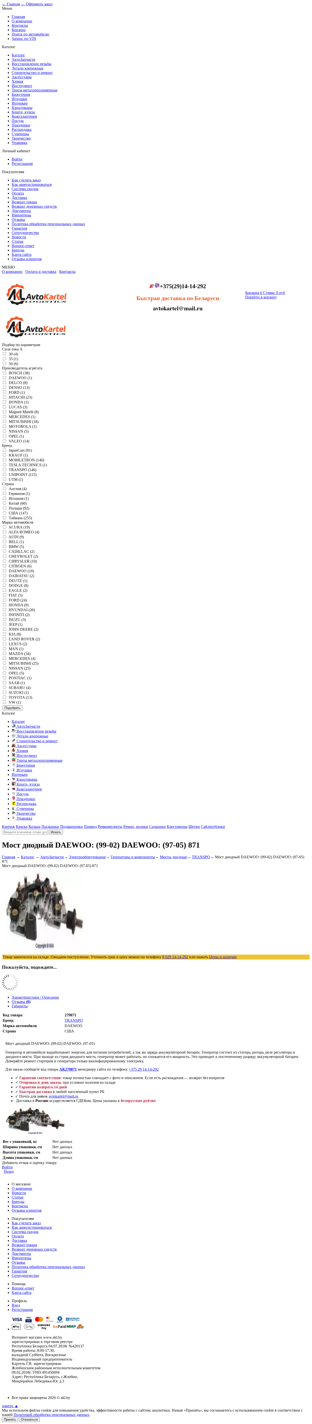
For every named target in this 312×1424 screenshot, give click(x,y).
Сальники (157, 826)
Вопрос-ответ (23, 246)
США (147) (18, 513)
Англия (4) (18, 489)
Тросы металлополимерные (35, 90)
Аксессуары (22, 77)
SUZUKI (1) (19, 692)
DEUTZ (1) (18, 581)
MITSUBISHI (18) (24, 422)
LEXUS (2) (18, 644)
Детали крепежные (27, 68)
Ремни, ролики (135, 826)
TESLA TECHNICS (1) (28, 465)
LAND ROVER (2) (24, 639)
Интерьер (20, 103)
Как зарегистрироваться (32, 184)
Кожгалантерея (24, 116)
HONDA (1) (19, 402)
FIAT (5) (15, 595)
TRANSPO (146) (22, 470)
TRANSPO (74, 1020)
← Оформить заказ (36, 4)
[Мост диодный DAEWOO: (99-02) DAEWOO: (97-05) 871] (35, 1133)
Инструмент (22, 86)
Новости (19, 237)
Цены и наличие (223, 957)
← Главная (11, 4)
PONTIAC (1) (20, 678)
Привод (90, 826)
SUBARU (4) (19, 688)
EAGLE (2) (18, 590)
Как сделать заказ (26, 180)
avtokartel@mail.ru (63, 1096)
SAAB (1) (17, 683)
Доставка (19, 198)
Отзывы (18, 219)
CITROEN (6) (20, 566)
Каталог (18, 55)
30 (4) (13, 354)
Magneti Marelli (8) (24, 412)
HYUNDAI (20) (22, 610)
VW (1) (15, 702)
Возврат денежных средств (34, 206)
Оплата (18, 193)
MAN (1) (16, 649)
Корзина (19, 30)
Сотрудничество (25, 233)
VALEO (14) (19, 441)
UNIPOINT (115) (23, 475)
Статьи (17, 241)
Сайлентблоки (213, 826)
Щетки (194, 826)
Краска (22, 826)
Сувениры (20, 134)
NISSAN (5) (19, 431)
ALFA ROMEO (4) (24, 532)
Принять (10, 1419)
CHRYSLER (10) (23, 561)
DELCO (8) (18, 383)
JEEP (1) (15, 624)
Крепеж (8, 826)
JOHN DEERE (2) (23, 629)
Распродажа (21, 129)
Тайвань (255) (20, 518)
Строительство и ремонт (32, 73)
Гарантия (19, 228)
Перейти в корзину (261, 297)
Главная (18, 17)
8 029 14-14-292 (175, 957)
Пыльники (50, 826)
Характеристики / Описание (35, 997)
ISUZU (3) (17, 620)
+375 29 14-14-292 (144, 1069)
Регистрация (22, 163)
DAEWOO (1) (20, 378)
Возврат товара (24, 202)
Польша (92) (19, 508)
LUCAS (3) (18, 407)
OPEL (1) (16, 436)
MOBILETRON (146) (26, 460)
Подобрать (12, 708)
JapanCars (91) (20, 450)
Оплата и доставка (40, 271)
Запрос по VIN (24, 38)
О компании (22, 21)
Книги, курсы (23, 112)
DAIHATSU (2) (21, 576)
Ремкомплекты (110, 826)
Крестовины (177, 826)
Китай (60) (18, 503)
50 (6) (13, 364)
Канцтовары (22, 108)
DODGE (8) (18, 585)
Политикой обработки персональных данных (51, 1415)
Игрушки (19, 99)
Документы (21, 211)
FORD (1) (17, 392)
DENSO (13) (19, 387)
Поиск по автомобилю (30, 34)
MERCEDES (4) (22, 658)
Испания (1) (19, 498)
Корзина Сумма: (265, 293)
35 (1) (13, 359)
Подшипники (71, 826)
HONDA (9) (19, 605)
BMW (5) (16, 547)
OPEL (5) (16, 673)
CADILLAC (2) (21, 551)
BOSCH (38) (19, 373)
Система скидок (25, 189)
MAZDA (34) (19, 654)
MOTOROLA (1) (23, 426)
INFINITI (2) (19, 615)
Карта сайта (21, 254)
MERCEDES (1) (22, 417)
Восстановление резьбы (31, 64)
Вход (16, 1305)
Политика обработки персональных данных (48, 224)
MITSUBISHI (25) (24, 663)
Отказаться (29, 1419)
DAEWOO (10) (21, 571)
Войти (17, 159)
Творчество (21, 138)
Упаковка (19, 143)
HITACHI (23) (20, 397)
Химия (17, 81)
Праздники (21, 125)
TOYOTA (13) (20, 697)
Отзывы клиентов (27, 259)
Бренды (18, 250)
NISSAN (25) (19, 668)
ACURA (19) (19, 527)
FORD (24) (18, 600)
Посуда (18, 121)
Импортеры (21, 215)
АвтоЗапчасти (23, 59)
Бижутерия (21, 94)
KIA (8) (15, 634)
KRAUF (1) (18, 455)
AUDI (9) (16, 537)
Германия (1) (19, 494)
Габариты (20, 1006)
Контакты (20, 25)
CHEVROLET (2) (23, 556)
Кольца (34, 826)
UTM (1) (16, 479)
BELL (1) (16, 542)
